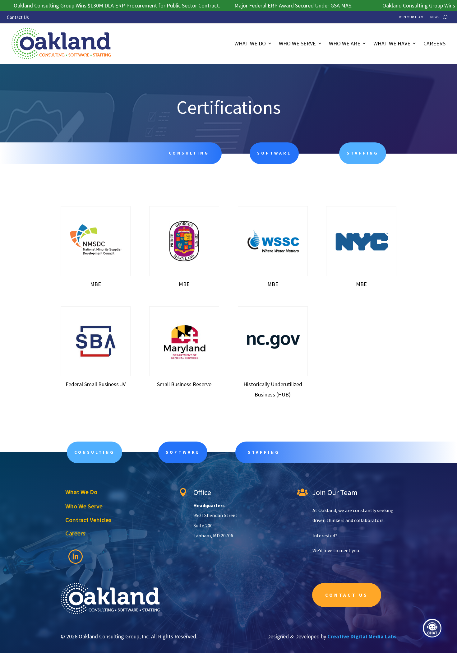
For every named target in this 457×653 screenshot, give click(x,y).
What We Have (391, 43)
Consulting (94, 452)
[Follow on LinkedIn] (75, 556)
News (434, 17)
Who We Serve (297, 43)
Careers (434, 43)
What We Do (250, 43)
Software (274, 153)
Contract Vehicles (88, 520)
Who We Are (344, 43)
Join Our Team (410, 17)
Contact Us (18, 17)
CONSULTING (189, 153)
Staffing (363, 153)
